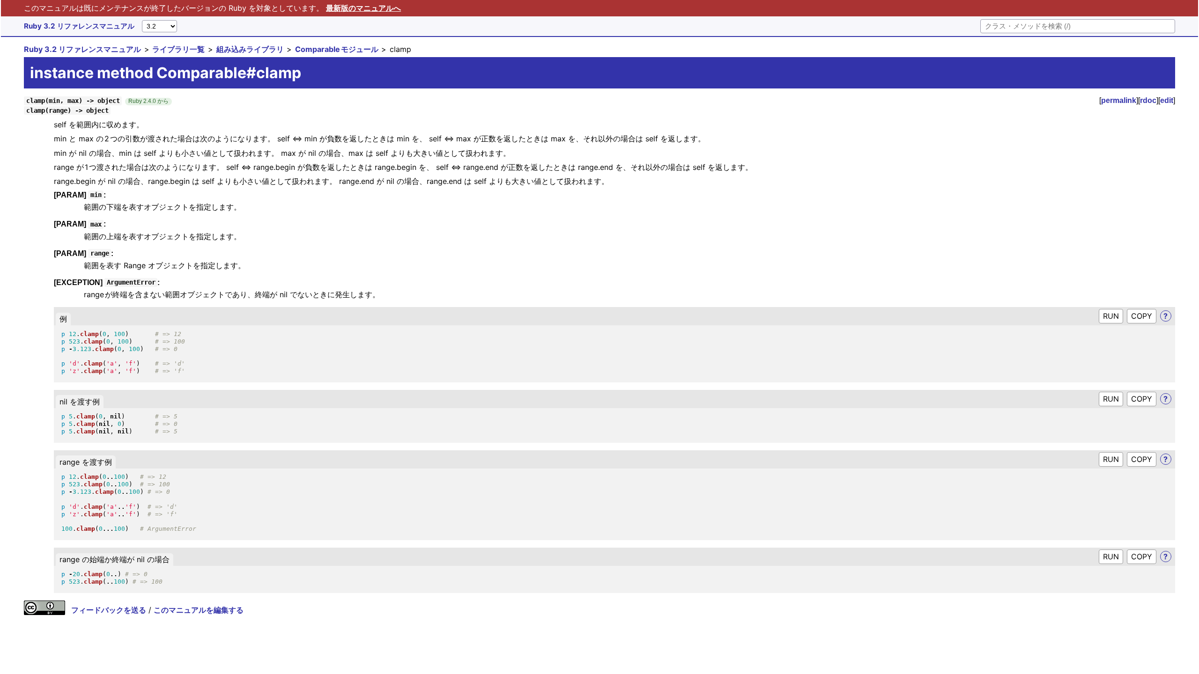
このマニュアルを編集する (199, 610)
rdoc (1148, 100)
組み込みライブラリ (250, 49)
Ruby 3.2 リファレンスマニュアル (79, 26)
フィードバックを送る (108, 610)
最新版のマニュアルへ (363, 8)
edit (1166, 100)
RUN (1111, 316)
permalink (1118, 100)
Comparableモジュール (336, 49)
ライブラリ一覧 (178, 49)
